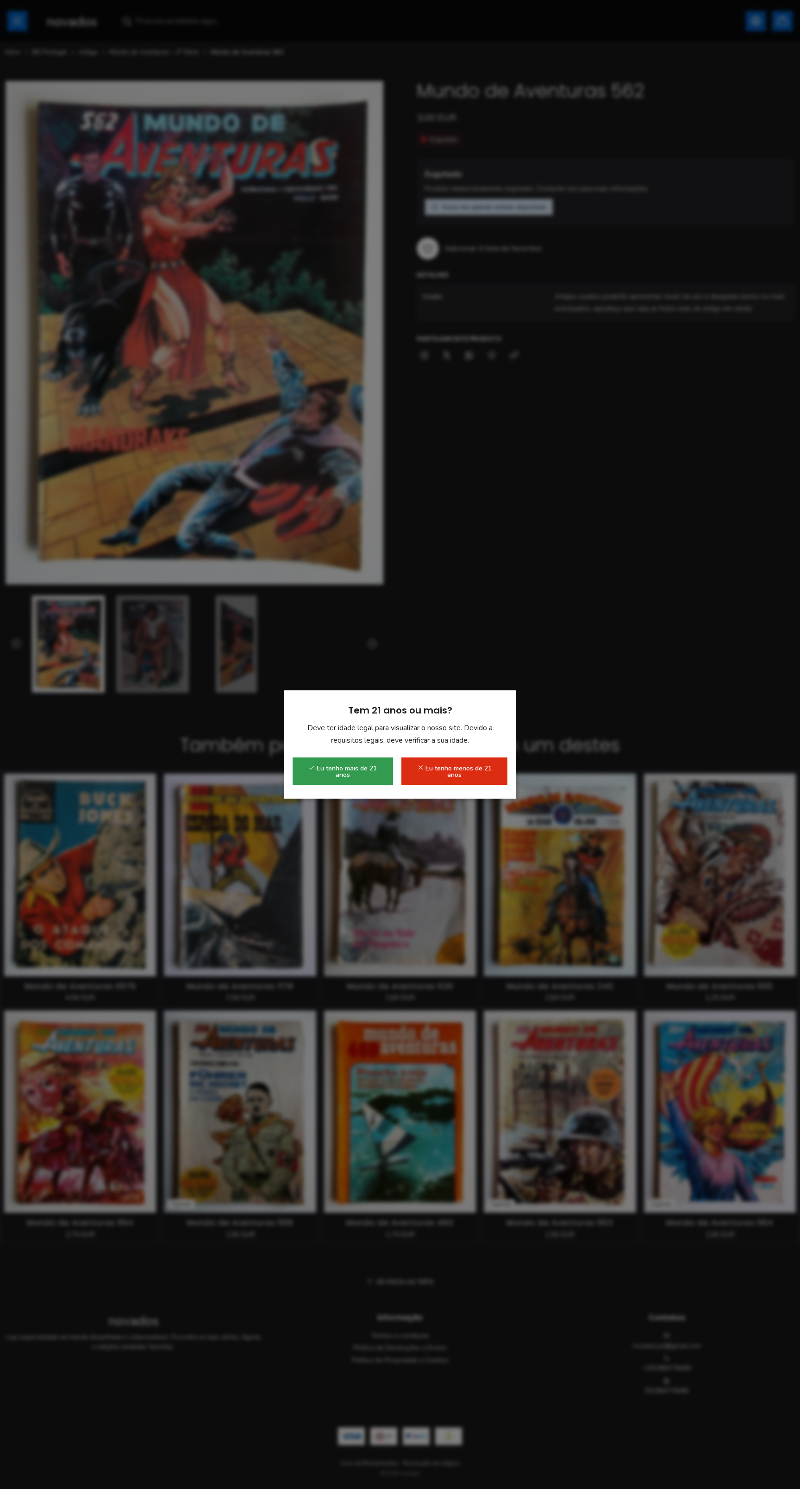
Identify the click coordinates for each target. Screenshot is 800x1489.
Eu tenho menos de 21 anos (458, 771)
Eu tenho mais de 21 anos (346, 771)
